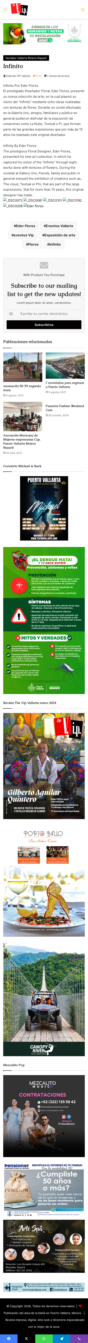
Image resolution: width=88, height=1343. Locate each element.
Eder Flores (25, 226)
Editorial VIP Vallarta (18, 75)
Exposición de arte (59, 235)
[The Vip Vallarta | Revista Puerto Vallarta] (19, 9)
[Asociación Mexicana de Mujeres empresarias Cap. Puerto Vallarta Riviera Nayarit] (22, 416)
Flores (33, 244)
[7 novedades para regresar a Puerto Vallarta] (65, 365)
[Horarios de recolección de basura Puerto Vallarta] (44, 33)
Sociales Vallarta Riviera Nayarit (26, 58)
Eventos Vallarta (59, 226)
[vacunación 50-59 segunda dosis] (22, 367)
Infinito (55, 244)
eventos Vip (24, 235)
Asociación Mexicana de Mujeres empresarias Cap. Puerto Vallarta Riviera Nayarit (22, 441)
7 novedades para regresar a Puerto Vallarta (65, 385)
